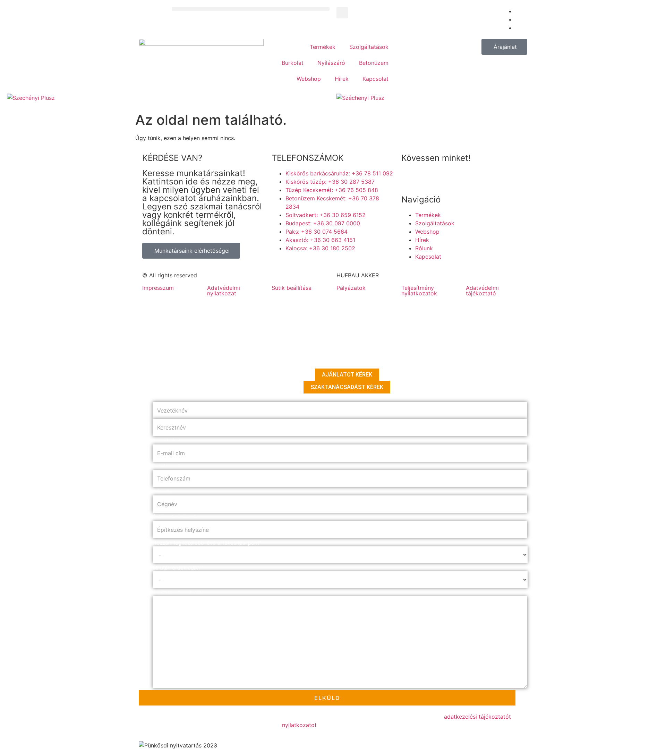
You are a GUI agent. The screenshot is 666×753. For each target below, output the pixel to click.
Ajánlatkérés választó (180, 364)
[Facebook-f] (410, 178)
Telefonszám (168, 466)
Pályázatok (351, 287)
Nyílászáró (331, 62)
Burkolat (293, 62)
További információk (177, 592)
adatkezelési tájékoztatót (477, 716)
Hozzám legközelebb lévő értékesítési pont (207, 542)
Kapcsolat (375, 78)
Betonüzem (373, 62)
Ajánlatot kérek (347, 374)
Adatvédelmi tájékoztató (482, 290)
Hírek (342, 78)
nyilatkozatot (299, 724)
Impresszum (158, 287)
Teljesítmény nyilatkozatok (419, 290)
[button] (251, 9)
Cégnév (162, 491)
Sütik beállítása (291, 287)
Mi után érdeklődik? (178, 567)
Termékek (322, 46)
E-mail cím (167, 440)
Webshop (309, 78)
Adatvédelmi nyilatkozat (223, 290)
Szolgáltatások (368, 46)
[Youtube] (429, 178)
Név (159, 398)
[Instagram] (448, 178)
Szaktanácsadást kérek (346, 387)
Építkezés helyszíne (177, 517)
